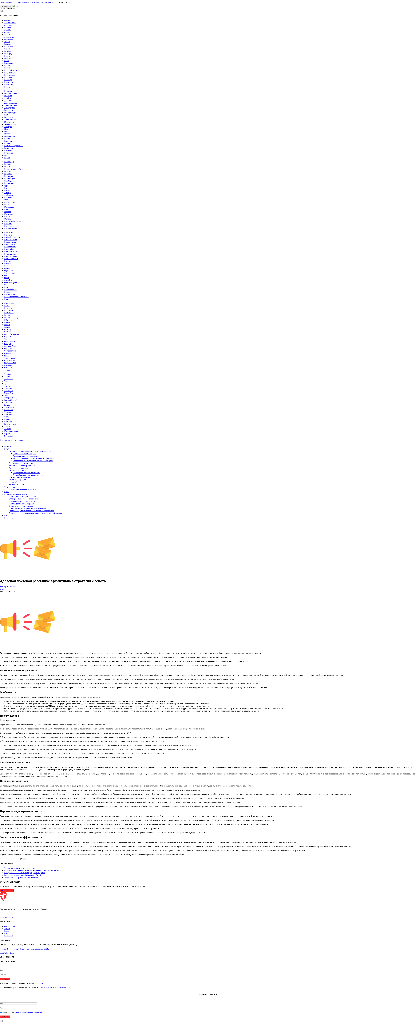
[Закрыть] (274, 509)
